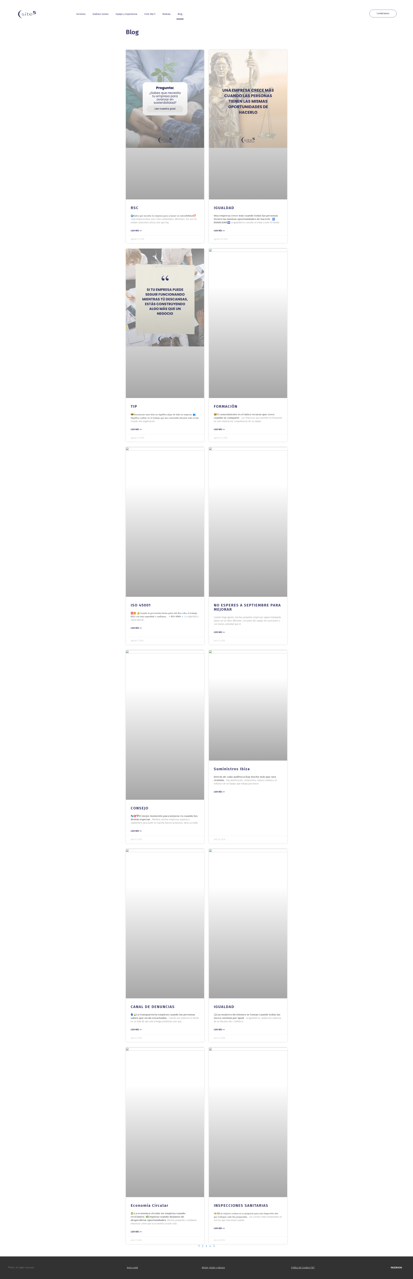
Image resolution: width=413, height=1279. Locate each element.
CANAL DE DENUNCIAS (153, 1006)
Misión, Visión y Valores (213, 1267)
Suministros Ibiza (232, 769)
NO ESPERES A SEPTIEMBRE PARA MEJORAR (247, 607)
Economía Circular (149, 1205)
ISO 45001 (141, 605)
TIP (134, 406)
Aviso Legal (132, 1267)
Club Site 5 (149, 14)
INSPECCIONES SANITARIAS (241, 1205)
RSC (135, 208)
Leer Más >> (136, 231)
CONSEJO (139, 808)
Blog (180, 14)
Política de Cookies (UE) (303, 1267)
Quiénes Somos (101, 14)
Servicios (81, 14)
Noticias (166, 14)
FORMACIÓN (225, 406)
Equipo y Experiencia (126, 14)
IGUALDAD (224, 208)
